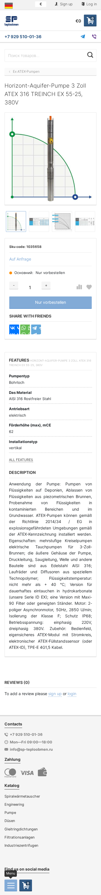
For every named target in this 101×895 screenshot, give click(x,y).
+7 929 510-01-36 (23, 36)
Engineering (14, 804)
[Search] (90, 54)
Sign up (66, 4)
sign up (55, 693)
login (72, 693)
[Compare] (79, 287)
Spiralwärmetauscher (22, 796)
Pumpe (10, 812)
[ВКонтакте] (14, 329)
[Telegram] (36, 329)
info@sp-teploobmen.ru (31, 749)
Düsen (9, 821)
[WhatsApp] (25, 329)
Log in (91, 4)
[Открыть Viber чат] (94, 36)
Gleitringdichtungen (21, 829)
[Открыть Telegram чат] (83, 36)
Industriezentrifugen (21, 845)
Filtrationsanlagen (19, 837)
